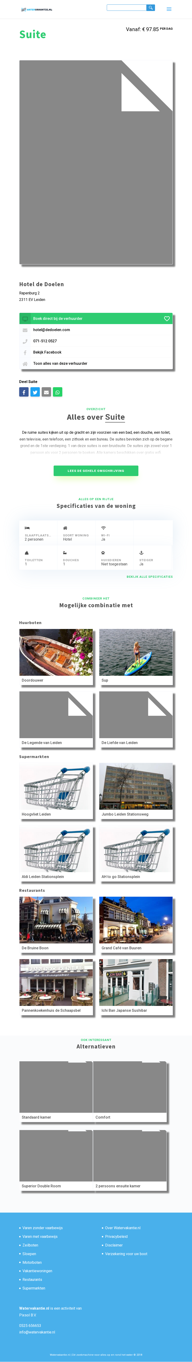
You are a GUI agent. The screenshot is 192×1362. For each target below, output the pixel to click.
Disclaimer (114, 1245)
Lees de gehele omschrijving (96, 471)
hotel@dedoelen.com (51, 330)
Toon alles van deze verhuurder (60, 363)
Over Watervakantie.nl (122, 1228)
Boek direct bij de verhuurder (57, 318)
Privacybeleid (116, 1236)
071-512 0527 (45, 341)
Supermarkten (33, 1288)
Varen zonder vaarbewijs (42, 1228)
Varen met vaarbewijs (40, 1236)
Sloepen (29, 1254)
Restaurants (32, 1279)
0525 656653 (30, 1325)
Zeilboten (30, 1245)
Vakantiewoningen (37, 1271)
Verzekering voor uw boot (126, 1254)
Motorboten (32, 1262)
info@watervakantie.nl (37, 1332)
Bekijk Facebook (47, 352)
